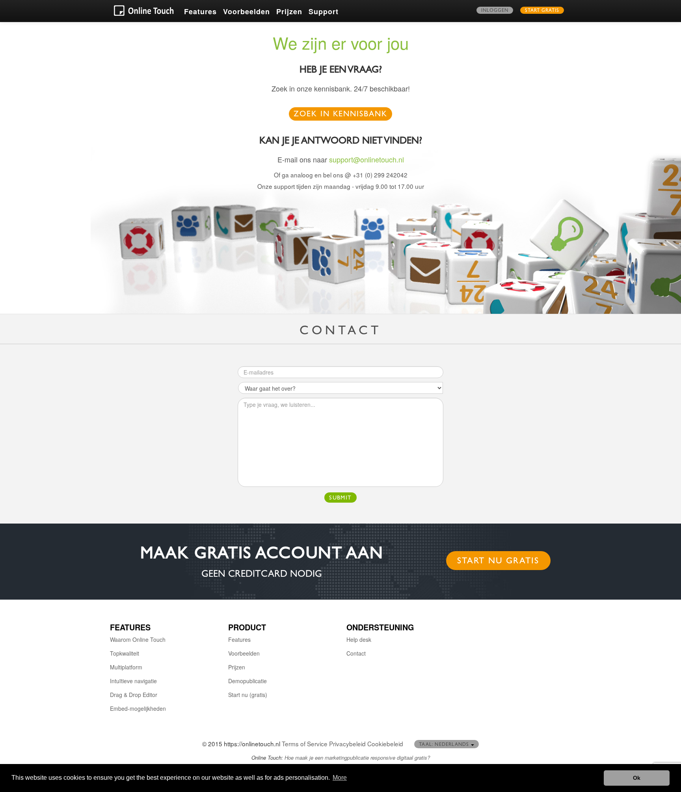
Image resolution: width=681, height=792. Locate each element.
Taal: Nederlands (445, 745)
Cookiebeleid (385, 743)
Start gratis (542, 11)
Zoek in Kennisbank (341, 115)
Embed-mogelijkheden (138, 708)
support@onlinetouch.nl (366, 159)
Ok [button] (636, 778)
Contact (356, 653)
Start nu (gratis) (247, 695)
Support (324, 11)
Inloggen (494, 11)
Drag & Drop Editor (133, 695)
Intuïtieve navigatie (133, 681)
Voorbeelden (246, 11)
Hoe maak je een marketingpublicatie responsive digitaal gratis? (357, 757)
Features (200, 11)
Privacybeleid (347, 743)
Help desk (358, 639)
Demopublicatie (247, 681)
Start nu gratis (498, 561)
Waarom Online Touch (138, 639)
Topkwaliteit (124, 653)
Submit (340, 498)
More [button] (340, 777)
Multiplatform (126, 667)
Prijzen (289, 11)
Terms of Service (304, 743)
